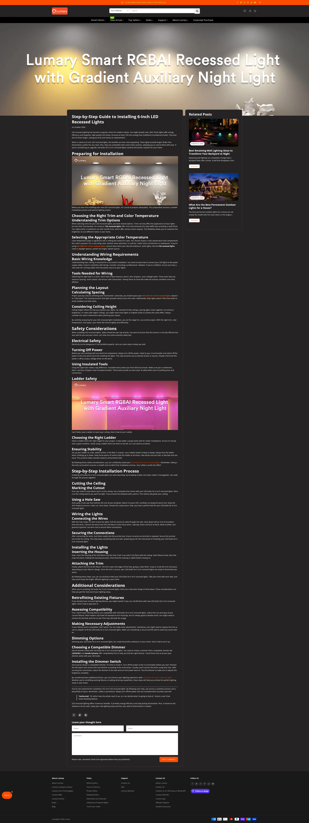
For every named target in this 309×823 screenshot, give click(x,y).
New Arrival (116, 19)
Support (162, 20)
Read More (194, 166)
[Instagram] (244, 2)
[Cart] (255, 11)
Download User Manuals (96, 799)
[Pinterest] (248, 2)
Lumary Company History (62, 787)
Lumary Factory (58, 799)
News (54, 802)
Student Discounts (163, 806)
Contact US (125, 783)
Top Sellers (134, 20)
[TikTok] (251, 2)
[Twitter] (241, 2)
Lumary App (160, 799)
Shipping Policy (93, 795)
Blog (53, 806)
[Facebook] (237, 2)
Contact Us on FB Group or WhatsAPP (171, 791)
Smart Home (97, 20)
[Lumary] (60, 11)
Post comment (169, 759)
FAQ (122, 787)
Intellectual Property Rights (98, 802)
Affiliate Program (162, 802)
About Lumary (179, 20)
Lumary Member (127, 791)
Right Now (155, 2)
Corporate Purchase (203, 20)
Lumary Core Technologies (62, 791)
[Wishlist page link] (245, 11)
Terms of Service (93, 787)
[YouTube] (255, 2)
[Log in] (250, 11)
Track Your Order (93, 806)
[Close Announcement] (260, 2)
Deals (149, 20)
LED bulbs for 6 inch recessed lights (145, 462)
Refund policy (92, 783)
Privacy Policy (92, 791)
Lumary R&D (57, 795)
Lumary (67, 819)
